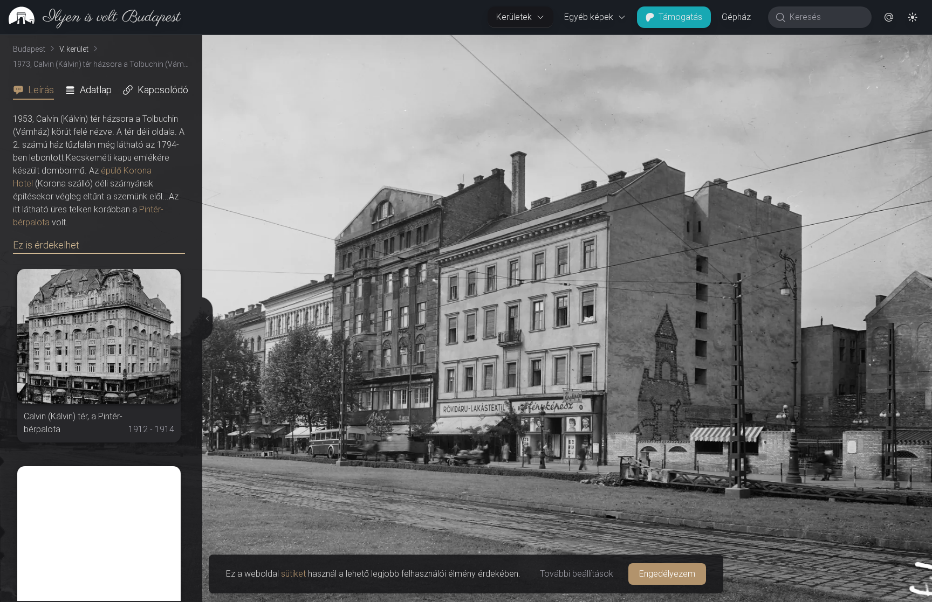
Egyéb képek (588, 17)
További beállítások (576, 574)
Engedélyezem (667, 574)
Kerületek (514, 17)
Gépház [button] (736, 17)
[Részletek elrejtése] (204, 318)
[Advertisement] (99, 533)
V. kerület (73, 49)
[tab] (36, 90)
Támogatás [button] (680, 17)
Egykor (734, 43)
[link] (90, 17)
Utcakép (799, 43)
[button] (889, 17)
